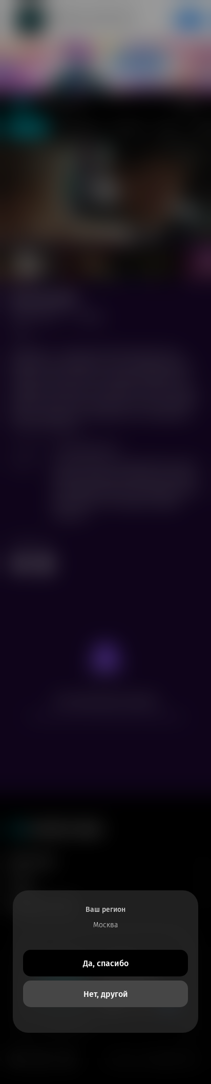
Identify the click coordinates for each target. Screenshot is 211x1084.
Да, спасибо (106, 963)
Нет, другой (105, 994)
